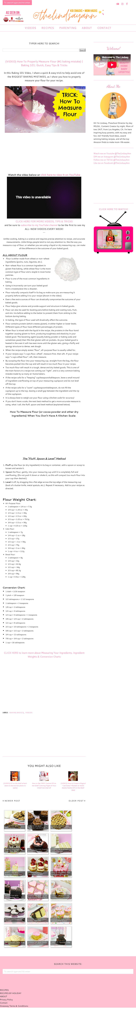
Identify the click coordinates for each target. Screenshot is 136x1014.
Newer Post (12, 800)
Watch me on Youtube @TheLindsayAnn (112, 153)
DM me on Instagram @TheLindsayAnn (112, 156)
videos (28, 712)
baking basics (16, 712)
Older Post (76, 800)
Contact (3, 1002)
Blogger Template (82, 1011)
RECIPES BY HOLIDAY (10, 993)
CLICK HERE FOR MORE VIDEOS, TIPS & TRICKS (44, 221)
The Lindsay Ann (60, 1011)
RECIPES (4, 990)
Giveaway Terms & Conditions (14, 1006)
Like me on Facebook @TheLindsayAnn (112, 163)
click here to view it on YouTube (60, 174)
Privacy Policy (6, 999)
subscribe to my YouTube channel (39, 225)
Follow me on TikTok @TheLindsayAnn (111, 159)
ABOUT (3, 996)
